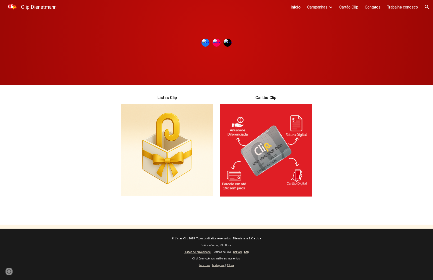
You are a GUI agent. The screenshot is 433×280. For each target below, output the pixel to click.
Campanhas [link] (317, 7)
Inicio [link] (296, 7)
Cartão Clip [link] (348, 7)
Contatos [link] (373, 7)
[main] (167, 97)
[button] (427, 7)
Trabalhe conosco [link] (402, 7)
